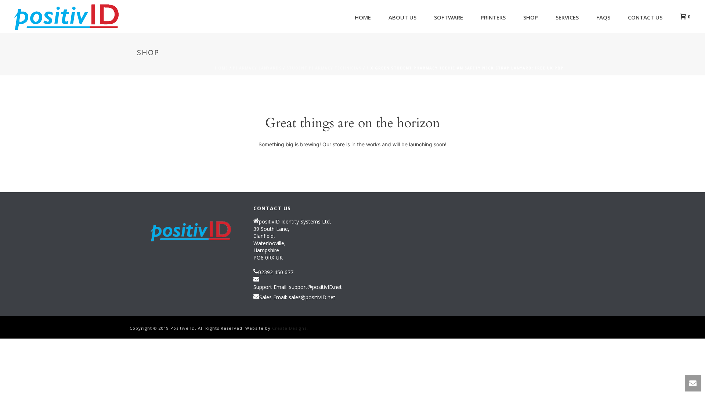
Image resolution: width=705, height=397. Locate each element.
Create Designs (289, 328)
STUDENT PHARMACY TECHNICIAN (324, 68)
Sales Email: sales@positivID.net (297, 297)
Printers (493, 17)
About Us (402, 17)
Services (567, 17)
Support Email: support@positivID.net (297, 287)
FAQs (603, 17)
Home (363, 17)
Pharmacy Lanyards (257, 68)
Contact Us (645, 17)
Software (448, 17)
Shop (530, 17)
